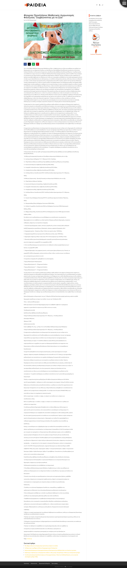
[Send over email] (33, 64)
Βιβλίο (94, 25)
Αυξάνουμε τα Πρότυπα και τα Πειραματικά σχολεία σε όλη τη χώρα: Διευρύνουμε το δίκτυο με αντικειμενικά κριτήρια (52, 552)
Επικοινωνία (34, 563)
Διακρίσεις (97, 23)
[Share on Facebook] (25, 64)
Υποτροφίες (94, 22)
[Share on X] (29, 64)
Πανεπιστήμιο (99, 18)
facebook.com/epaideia (96, 54)
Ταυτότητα (26, 563)
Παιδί (90, 22)
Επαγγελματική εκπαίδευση (95, 20)
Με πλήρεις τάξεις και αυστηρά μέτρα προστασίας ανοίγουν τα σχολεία (41, 545)
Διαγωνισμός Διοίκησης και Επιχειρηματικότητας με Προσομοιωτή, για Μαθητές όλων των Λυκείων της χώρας (50, 550)
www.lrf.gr (96, 46)
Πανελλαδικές (92, 18)
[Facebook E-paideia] (96, 52)
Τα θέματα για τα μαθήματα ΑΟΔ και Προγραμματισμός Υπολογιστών (41, 548)
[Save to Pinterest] (37, 64)
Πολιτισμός (91, 27)
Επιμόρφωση (92, 29)
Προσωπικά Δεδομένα (44, 563)
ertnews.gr (29, 538)
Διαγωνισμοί (33, 20)
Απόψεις (96, 27)
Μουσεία (98, 25)
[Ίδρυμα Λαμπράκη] (96, 40)
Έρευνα (90, 25)
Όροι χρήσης (55, 563)
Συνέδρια (100, 27)
